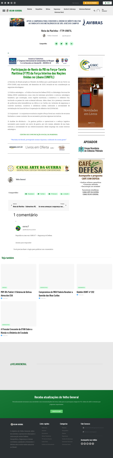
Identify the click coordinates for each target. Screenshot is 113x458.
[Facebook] (2, 3)
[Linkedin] (11, 3)
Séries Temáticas (46, 436)
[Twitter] (5, 3)
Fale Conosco (75, 3)
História (29, 9)
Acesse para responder (23, 243)
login (30, 249)
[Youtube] (8, 3)
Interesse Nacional (84, 9)
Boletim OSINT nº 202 (85, 291)
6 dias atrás (5, 335)
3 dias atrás (43, 298)
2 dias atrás (5, 298)
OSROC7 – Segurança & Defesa (41, 235)
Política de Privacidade (48, 444)
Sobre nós (44, 427)
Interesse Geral (59, 12)
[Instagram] (14, 3)
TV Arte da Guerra (47, 439)
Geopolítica (39, 9)
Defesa (48, 9)
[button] (4, 10)
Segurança (57, 9)
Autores (44, 430)
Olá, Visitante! (104, 10)
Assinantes (81, 287)
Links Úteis (45, 441)
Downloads (45, 433)
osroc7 (26, 226)
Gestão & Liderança (70, 9)
